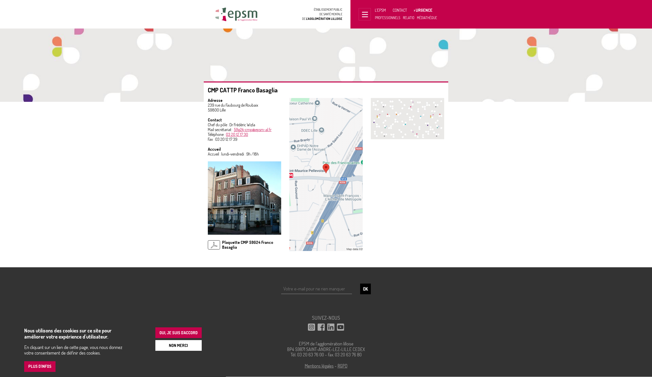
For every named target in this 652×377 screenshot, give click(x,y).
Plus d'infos (39, 366)
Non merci (178, 345)
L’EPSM (380, 10)
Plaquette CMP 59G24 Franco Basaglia (247, 245)
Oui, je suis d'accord (178, 332)
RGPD (342, 366)
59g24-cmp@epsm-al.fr (252, 129)
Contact (400, 10)
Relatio (408, 18)
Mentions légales (319, 366)
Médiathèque (427, 18)
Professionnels (387, 18)
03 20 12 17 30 (237, 134)
